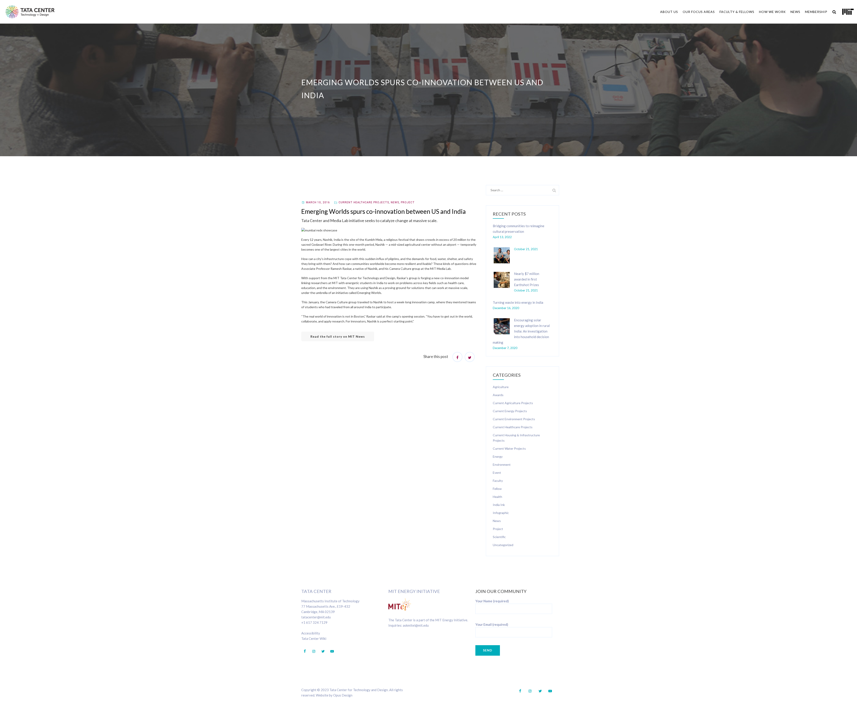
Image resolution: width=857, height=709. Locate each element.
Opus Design (342, 695)
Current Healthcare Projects (364, 202)
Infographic (501, 513)
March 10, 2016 (318, 202)
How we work (772, 12)
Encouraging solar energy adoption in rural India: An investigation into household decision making (521, 331)
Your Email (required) (491, 624)
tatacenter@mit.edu (316, 617)
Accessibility (310, 633)
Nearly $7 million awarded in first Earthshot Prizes (526, 279)
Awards (498, 395)
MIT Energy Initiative (414, 591)
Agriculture (501, 387)
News (795, 12)
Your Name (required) (492, 601)
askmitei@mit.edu (416, 625)
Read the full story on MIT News (337, 336)
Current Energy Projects (510, 411)
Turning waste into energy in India (518, 302)
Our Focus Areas (699, 12)
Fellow (497, 489)
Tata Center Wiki (313, 638)
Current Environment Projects (514, 419)
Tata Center (316, 591)
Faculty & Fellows (737, 12)
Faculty (498, 480)
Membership (816, 12)
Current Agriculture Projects (513, 403)
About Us (669, 12)
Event (497, 472)
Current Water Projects (509, 448)
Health (497, 497)
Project (408, 202)
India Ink (499, 505)
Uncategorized (503, 545)
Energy (498, 456)
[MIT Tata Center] (30, 11)
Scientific (499, 537)
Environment (502, 464)
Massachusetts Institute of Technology (330, 601)
